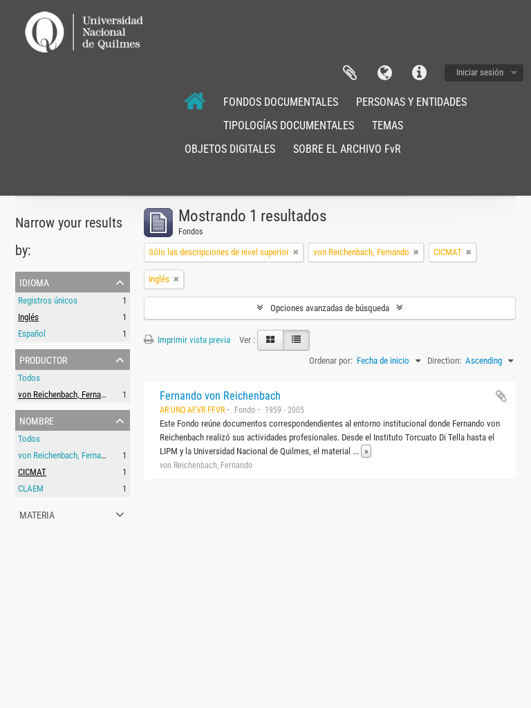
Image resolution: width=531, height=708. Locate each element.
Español (32, 333)
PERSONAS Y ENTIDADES (411, 102)
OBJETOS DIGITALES (230, 149)
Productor (43, 359)
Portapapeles (350, 73)
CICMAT (32, 472)
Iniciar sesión (479, 72)
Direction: (444, 360)
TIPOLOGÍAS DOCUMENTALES (288, 125)
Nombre (36, 419)
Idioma (384, 73)
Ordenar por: (331, 360)
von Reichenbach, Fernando (66, 394)
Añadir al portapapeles (501, 396)
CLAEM (31, 488)
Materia (37, 513)
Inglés (28, 317)
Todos (29, 378)
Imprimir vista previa (193, 340)
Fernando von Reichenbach (220, 395)
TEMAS (387, 125)
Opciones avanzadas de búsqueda (329, 308)
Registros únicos (47, 300)
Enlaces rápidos (419, 73)
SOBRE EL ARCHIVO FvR (347, 149)
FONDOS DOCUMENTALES (280, 102)
